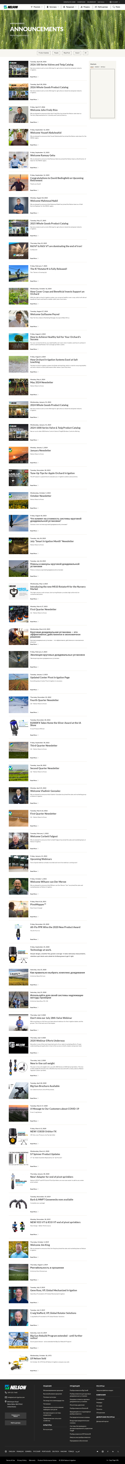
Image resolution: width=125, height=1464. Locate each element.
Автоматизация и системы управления (52, 1414)
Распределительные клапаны (80, 1417)
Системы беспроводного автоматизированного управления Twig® (81, 1428)
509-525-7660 (12, 1392)
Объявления (100, 1413)
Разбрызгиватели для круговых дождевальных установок (80, 1395)
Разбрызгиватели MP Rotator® (80, 1434)
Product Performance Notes (47, 1460)
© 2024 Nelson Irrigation (67, 1460)
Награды (99, 1402)
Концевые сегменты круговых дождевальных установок (80, 1400)
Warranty (32, 1460)
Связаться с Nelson (16, 1415)
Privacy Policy (22, 1460)
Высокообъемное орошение (52, 1394)
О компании (100, 1399)
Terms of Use (10, 1460)
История (99, 1406)
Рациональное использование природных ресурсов (53, 1408)
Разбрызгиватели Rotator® (79, 1408)
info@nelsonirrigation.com (16, 1397)
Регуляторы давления (77, 1405)
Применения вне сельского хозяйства (52, 1420)
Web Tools (101, 2)
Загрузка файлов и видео (104, 1390)
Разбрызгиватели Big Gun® (79, 1390)
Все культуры (47, 1429)
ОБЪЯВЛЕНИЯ (91, 2)
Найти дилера (15, 1423)
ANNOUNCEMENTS (17, 23)
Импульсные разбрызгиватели (80, 1437)
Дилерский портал (102, 1421)
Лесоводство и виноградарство (53, 1400)
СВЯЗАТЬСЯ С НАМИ (69, 2)
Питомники (47, 1404)
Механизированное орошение (53, 1390)
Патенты (99, 1409)
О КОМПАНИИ (81, 2)
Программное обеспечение (79, 1441)
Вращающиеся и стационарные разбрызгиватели (80, 1413)
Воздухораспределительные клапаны (79, 1422)
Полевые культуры (49, 1397)
